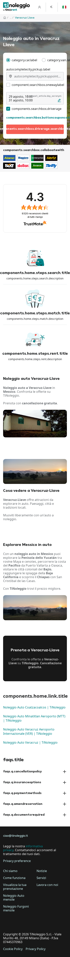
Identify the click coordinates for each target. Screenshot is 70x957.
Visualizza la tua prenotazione (14, 887)
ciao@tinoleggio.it (15, 836)
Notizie (42, 871)
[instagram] (29, 922)
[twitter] (18, 922)
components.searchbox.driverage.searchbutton (35, 129)
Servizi (41, 878)
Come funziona (14, 878)
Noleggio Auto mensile (13, 897)
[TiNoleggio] (16, 7)
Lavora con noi (47, 885)
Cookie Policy (13, 949)
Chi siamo (10, 871)
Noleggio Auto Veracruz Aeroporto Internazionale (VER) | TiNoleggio (28, 731)
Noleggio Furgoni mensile (16, 908)
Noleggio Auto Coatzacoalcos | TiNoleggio (34, 707)
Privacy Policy (36, 949)
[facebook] (7, 922)
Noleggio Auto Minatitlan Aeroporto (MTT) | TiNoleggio (34, 718)
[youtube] (40, 922)
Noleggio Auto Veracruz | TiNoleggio (30, 742)
